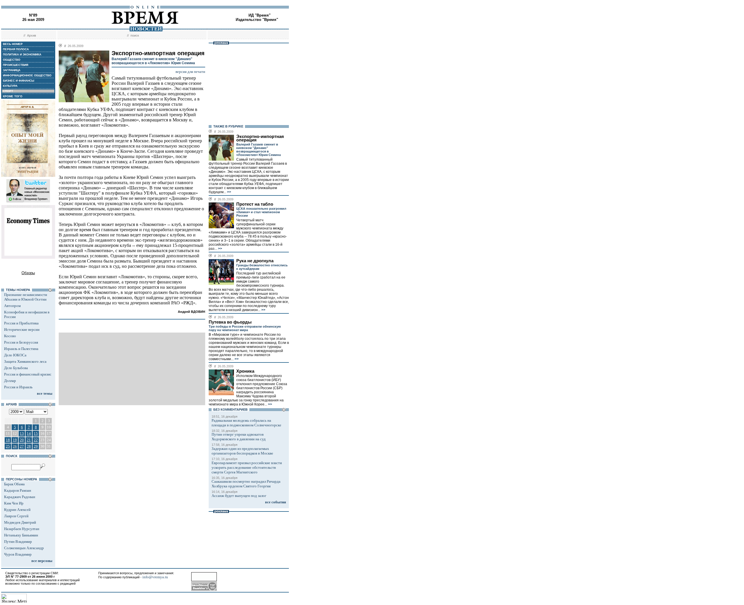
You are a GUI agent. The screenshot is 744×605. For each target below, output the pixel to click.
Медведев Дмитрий (20, 522)
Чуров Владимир (18, 554)
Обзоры (28, 273)
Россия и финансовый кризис (27, 374)
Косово (10, 336)
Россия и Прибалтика (21, 323)
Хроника (245, 371)
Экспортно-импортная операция (260, 138)
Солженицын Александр (24, 548)
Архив (31, 35)
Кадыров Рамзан (17, 490)
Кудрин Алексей (17, 509)
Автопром (12, 306)
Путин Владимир (18, 541)
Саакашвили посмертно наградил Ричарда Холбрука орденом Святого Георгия (246, 483)
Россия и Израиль (18, 387)
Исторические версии (22, 329)
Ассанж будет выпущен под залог (239, 495)
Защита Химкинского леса (25, 361)
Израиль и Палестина (21, 349)
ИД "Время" (259, 15)
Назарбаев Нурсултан (21, 529)
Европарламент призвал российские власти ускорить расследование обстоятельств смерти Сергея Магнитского (247, 467)
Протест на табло (254, 204)
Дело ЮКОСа (15, 355)
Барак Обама (14, 484)
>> (228, 192)
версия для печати (190, 71)
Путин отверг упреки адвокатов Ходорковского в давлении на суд (239, 436)
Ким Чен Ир (14, 503)
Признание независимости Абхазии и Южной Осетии (25, 296)
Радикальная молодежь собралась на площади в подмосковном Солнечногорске (246, 422)
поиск (134, 35)
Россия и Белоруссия (21, 342)
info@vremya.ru (155, 577)
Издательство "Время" (257, 19)
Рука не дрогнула (254, 260)
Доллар (10, 380)
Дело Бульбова (16, 368)
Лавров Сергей (16, 516)
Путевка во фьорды (230, 322)
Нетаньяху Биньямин (21, 535)
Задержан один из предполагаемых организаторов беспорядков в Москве (242, 450)
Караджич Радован (19, 497)
